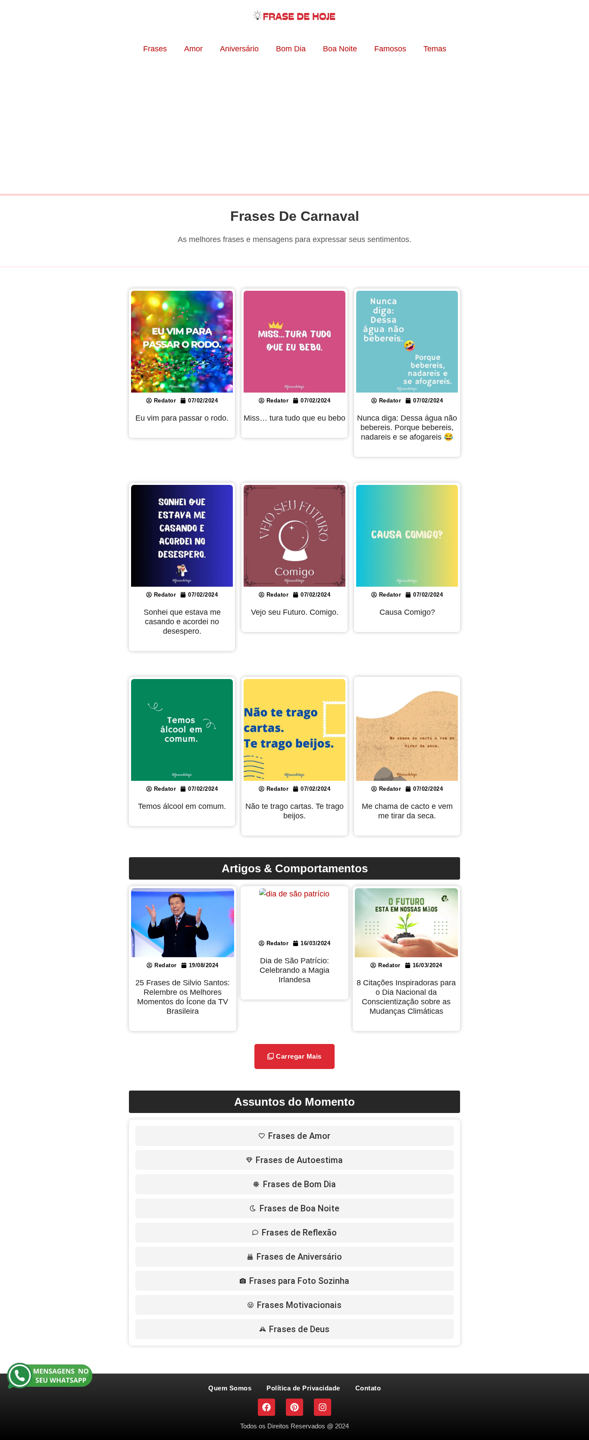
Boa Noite (340, 48)
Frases (155, 48)
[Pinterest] (294, 1407)
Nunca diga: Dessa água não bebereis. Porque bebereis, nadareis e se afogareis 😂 (407, 427)
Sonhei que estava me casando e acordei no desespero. (182, 621)
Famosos (390, 48)
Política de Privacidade (303, 1388)
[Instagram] (322, 1407)
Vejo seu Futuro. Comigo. (294, 612)
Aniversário (239, 48)
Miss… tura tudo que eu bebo (294, 418)
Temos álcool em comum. (182, 806)
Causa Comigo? (407, 612)
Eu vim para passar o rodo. (182, 418)
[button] (294, 1056)
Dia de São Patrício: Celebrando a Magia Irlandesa (294, 970)
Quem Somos (229, 1388)
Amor (193, 48)
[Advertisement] (295, 124)
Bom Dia (291, 48)
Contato (368, 1388)
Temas (434, 48)
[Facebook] (266, 1407)
